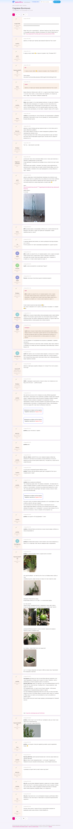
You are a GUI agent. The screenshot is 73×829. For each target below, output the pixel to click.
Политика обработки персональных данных (20, 826)
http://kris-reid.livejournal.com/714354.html (35, 713)
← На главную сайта (35, 1)
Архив (13, 5)
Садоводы (24, 5)
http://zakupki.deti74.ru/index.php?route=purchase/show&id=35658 (40, 34)
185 (23, 14)
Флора (21, 5)
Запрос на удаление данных (33, 826)
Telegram (50, 826)
